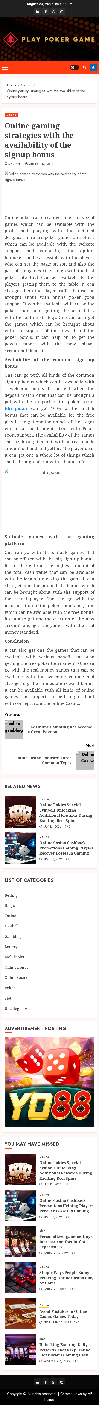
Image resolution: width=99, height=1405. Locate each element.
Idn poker (16, 408)
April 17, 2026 (53, 859)
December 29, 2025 (57, 1323)
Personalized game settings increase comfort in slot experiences (66, 1241)
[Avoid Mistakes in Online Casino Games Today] (20, 1313)
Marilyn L (15, 164)
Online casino (16, 977)
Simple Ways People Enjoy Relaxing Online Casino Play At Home (66, 1278)
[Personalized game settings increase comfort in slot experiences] (20, 1241)
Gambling (13, 936)
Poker (10, 987)
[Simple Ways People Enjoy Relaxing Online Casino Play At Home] (20, 1277)
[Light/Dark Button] (74, 67)
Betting (11, 895)
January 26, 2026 (56, 1253)
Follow (93, 67)
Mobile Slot (14, 956)
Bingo (10, 905)
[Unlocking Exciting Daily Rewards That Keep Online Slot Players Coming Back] (20, 1349)
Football (12, 926)
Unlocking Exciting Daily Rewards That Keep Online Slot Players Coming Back (64, 1350)
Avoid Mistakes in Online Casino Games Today (63, 1314)
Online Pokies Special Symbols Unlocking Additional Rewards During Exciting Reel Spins (65, 812)
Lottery (11, 946)
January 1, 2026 (55, 1289)
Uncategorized (18, 1008)
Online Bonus (16, 967)
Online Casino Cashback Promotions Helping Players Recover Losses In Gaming (66, 848)
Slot (8, 998)
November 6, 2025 (56, 1361)
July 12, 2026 (52, 827)
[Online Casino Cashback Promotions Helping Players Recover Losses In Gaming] (20, 848)
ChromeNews (71, 1393)
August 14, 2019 (41, 164)
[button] (5, 67)
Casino (11, 115)
